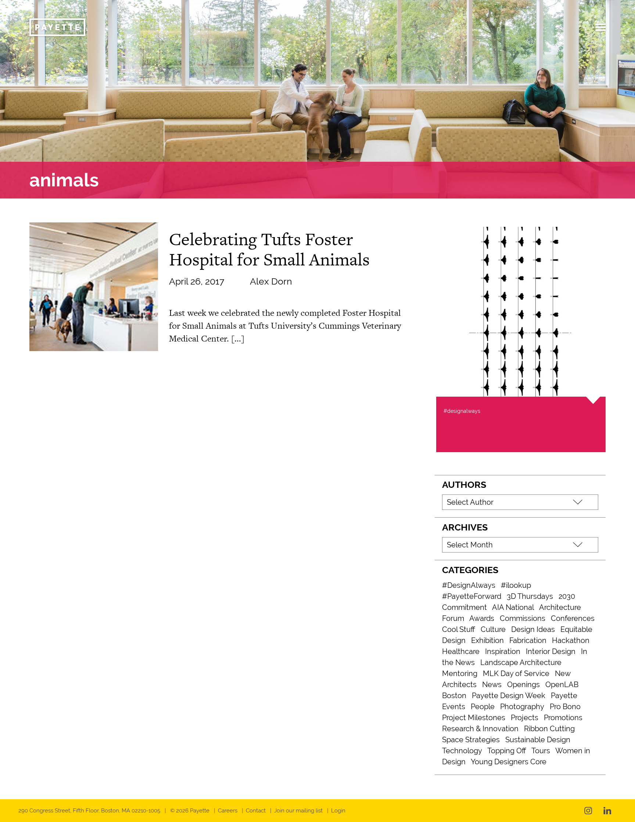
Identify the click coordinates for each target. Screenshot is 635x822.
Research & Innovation (480, 728)
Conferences (573, 618)
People (483, 706)
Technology (462, 750)
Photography (522, 706)
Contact (256, 810)
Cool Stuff (458, 629)
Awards (481, 618)
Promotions (563, 717)
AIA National (513, 607)
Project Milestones (473, 717)
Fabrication (527, 640)
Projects (524, 717)
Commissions (522, 618)
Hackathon (570, 640)
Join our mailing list (298, 810)
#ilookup (516, 585)
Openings (523, 684)
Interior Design (550, 651)
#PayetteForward (471, 596)
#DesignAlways (468, 585)
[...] (237, 338)
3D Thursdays (530, 596)
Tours (540, 750)
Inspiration (502, 651)
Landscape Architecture (521, 662)
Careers (227, 810)
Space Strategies (471, 739)
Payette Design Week (508, 695)
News (492, 684)
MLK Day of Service (516, 673)
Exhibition (487, 640)
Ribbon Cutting (549, 728)
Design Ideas (533, 629)
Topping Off (506, 750)
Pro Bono (565, 706)
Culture (493, 629)
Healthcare (461, 651)
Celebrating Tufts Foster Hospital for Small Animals (269, 249)
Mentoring (459, 673)
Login (338, 810)
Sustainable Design (537, 739)
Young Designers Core (508, 761)
